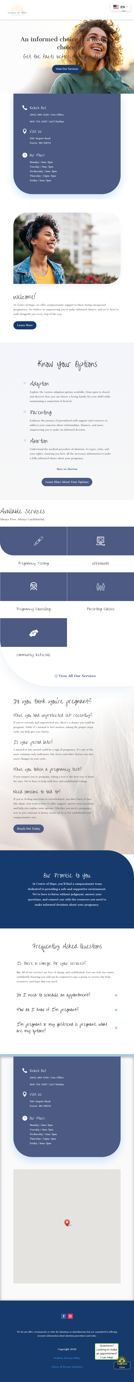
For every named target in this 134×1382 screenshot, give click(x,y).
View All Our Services (77, 676)
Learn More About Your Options (67, 482)
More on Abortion (67, 469)
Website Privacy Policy (67, 1358)
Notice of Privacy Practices (67, 1366)
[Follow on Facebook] (63, 1316)
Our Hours (37, 155)
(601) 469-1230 (39, 114)
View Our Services (67, 69)
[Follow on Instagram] (70, 1316)
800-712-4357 (38, 121)
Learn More (25, 325)
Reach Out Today (28, 828)
